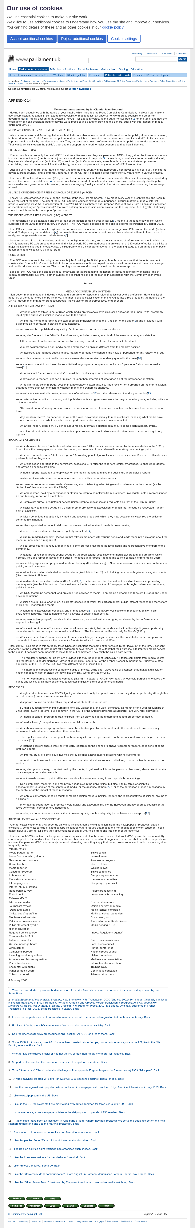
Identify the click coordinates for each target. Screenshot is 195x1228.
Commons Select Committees (163, 81)
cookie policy (112, 27)
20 (108, 786)
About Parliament (88, 69)
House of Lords (42, 75)
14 (88, 531)
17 (90, 610)
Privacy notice (112, 1221)
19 (34, 786)
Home (12, 69)
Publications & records (117, 75)
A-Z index (12, 1221)
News (155, 75)
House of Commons (20, 75)
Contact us (182, 53)
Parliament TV (141, 75)
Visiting (123, 69)
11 (24, 367)
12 (95, 393)
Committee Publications (104, 81)
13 (149, 393)
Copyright (99, 1221)
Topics (164, 75)
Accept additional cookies (31, 39)
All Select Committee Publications (132, 81)
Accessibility (136, 53)
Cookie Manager (141, 1221)
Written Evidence (80, 88)
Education (137, 69)
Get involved (108, 69)
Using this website (84, 1221)
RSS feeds (167, 53)
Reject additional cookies (82, 39)
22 (147, 813)
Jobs (70, 1221)
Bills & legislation (76, 75)
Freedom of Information (54, 1221)
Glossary (23, 1221)
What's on (58, 75)
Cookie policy (126, 1221)
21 (28, 798)
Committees (95, 75)
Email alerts (152, 53)
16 (80, 581)
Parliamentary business (33, 69)
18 (31, 740)
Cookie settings (124, 39)
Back (19, 993)
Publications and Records (79, 81)
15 (54, 536)
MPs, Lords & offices (62, 69)
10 (139, 358)
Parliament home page (31, 81)
